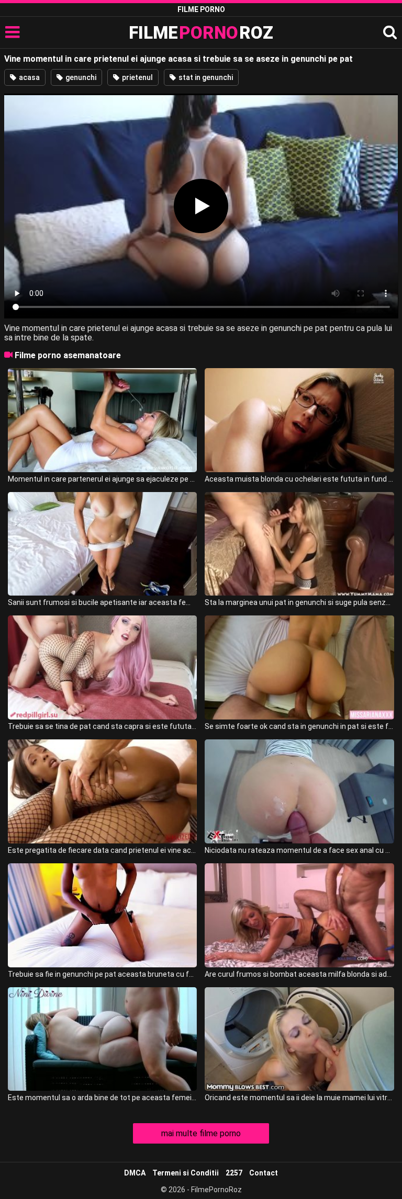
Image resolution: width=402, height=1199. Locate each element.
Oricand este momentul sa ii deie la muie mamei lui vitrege (299, 1097)
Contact (263, 1173)
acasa (28, 77)
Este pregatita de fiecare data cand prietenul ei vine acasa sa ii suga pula (102, 850)
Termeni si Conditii (185, 1173)
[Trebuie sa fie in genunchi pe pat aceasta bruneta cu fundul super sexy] (102, 915)
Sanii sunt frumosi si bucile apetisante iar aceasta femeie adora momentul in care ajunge (102, 602)
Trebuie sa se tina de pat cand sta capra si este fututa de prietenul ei (102, 726)
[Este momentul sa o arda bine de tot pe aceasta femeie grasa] (102, 1039)
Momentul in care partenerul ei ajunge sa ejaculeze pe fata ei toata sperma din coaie (102, 479)
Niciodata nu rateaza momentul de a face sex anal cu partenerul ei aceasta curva (299, 850)
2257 (234, 1173)
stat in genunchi (205, 77)
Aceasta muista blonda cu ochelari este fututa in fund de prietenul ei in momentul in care (299, 479)
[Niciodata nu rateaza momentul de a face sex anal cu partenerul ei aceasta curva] (299, 791)
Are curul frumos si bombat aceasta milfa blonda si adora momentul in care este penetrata (299, 974)
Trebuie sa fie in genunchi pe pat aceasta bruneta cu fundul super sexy (102, 974)
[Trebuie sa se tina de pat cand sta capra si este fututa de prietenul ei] (102, 667)
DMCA (135, 1173)
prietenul (136, 77)
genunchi (80, 77)
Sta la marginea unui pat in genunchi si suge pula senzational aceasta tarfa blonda (299, 602)
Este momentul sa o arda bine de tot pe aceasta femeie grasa (102, 1097)
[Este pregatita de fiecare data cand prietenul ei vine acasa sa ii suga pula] (102, 791)
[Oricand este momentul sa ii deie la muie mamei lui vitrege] (299, 1039)
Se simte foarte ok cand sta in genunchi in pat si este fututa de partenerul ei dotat (299, 726)
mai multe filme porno (201, 1133)
